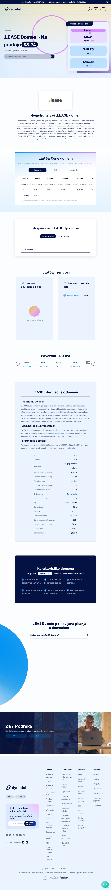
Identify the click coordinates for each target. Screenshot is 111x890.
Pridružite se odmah (30, 823)
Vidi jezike (73, 494)
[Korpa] (96, 9)
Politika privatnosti (24, 872)
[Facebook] (7, 835)
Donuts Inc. (73, 511)
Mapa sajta (97, 788)
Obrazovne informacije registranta (56, 872)
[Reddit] (24, 835)
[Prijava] (90, 9)
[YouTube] (20, 835)
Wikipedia (73, 515)
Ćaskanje (41, 736)
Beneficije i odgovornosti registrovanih (81, 872)
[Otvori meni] (103, 9)
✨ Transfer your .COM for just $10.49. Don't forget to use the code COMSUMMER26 (54, 2)
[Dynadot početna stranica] (13, 9)
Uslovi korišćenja (37, 872)
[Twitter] (17, 835)
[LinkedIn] (13, 835)
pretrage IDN (62, 433)
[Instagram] (10, 835)
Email (17, 736)
